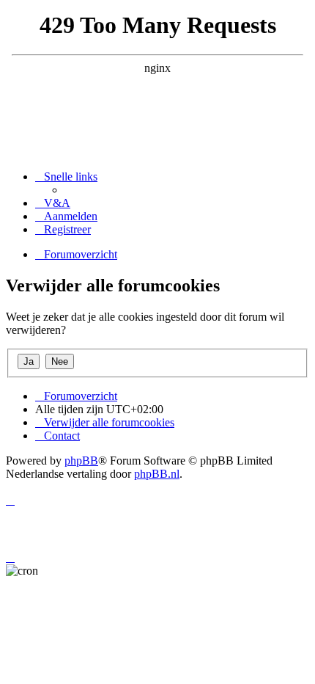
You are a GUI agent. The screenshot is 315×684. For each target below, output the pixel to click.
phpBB (81, 460)
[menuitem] (52, 203)
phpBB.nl (156, 473)
